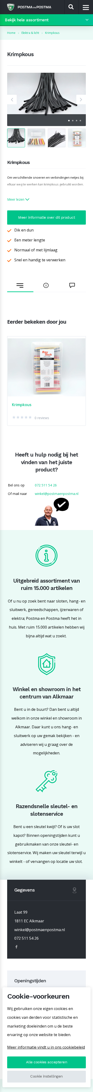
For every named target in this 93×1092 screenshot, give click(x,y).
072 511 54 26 (46, 485)
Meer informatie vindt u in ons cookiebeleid (46, 1047)
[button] (12, 99)
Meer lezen (16, 199)
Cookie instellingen (46, 1076)
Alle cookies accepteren (46, 1062)
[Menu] (86, 7)
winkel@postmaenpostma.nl (56, 493)
